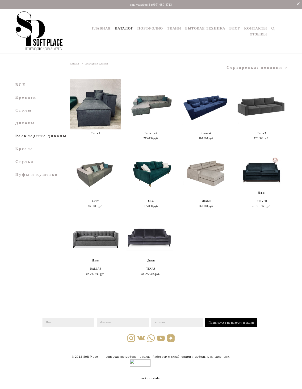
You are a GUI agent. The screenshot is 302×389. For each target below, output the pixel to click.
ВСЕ (20, 84)
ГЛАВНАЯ (101, 28)
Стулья (24, 161)
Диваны (25, 123)
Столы (23, 110)
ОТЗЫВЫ (258, 34)
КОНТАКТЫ (255, 28)
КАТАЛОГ (124, 28)
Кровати (26, 97)
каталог (74, 63)
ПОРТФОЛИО (150, 28)
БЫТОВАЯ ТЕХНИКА (205, 28)
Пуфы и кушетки (36, 174)
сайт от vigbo (151, 378)
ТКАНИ (174, 28)
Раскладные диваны (41, 136)
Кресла (24, 149)
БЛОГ (234, 28)
